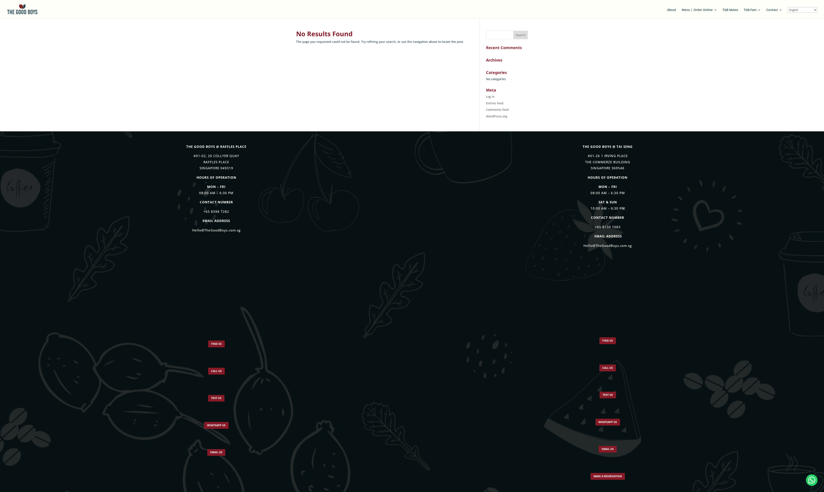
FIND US (216, 344)
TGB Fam (750, 10)
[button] (811, 479)
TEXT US (216, 402)
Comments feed (497, 110)
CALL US (216, 373)
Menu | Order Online (697, 10)
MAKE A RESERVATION (607, 484)
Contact (772, 10)
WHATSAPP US (216, 430)
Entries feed (494, 103)
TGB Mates (730, 10)
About (671, 10)
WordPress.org (496, 116)
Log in (490, 96)
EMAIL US (216, 459)
